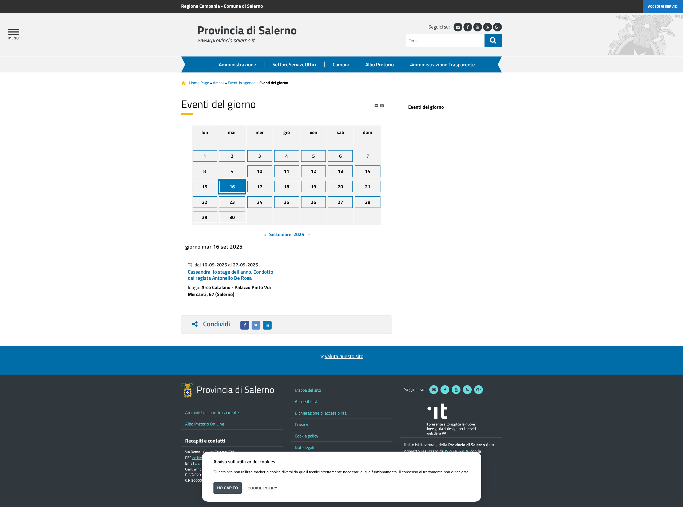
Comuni (341, 64)
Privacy (301, 424)
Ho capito (227, 488)
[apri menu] (13, 32)
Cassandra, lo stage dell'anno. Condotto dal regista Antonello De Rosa (230, 275)
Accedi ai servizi (663, 6)
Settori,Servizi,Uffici (294, 64)
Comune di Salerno (243, 6)
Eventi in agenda (242, 83)
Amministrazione (237, 64)
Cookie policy (306, 436)
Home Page (199, 83)
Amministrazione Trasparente (442, 64)
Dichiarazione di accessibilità (321, 413)
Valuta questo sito (344, 356)
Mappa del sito (308, 390)
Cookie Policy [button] (262, 488)
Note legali (304, 447)
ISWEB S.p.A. (457, 451)
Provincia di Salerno (247, 30)
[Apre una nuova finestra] (244, 325)
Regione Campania (200, 6)
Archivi (218, 83)
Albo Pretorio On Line (204, 424)
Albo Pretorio (379, 64)
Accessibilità (306, 401)
